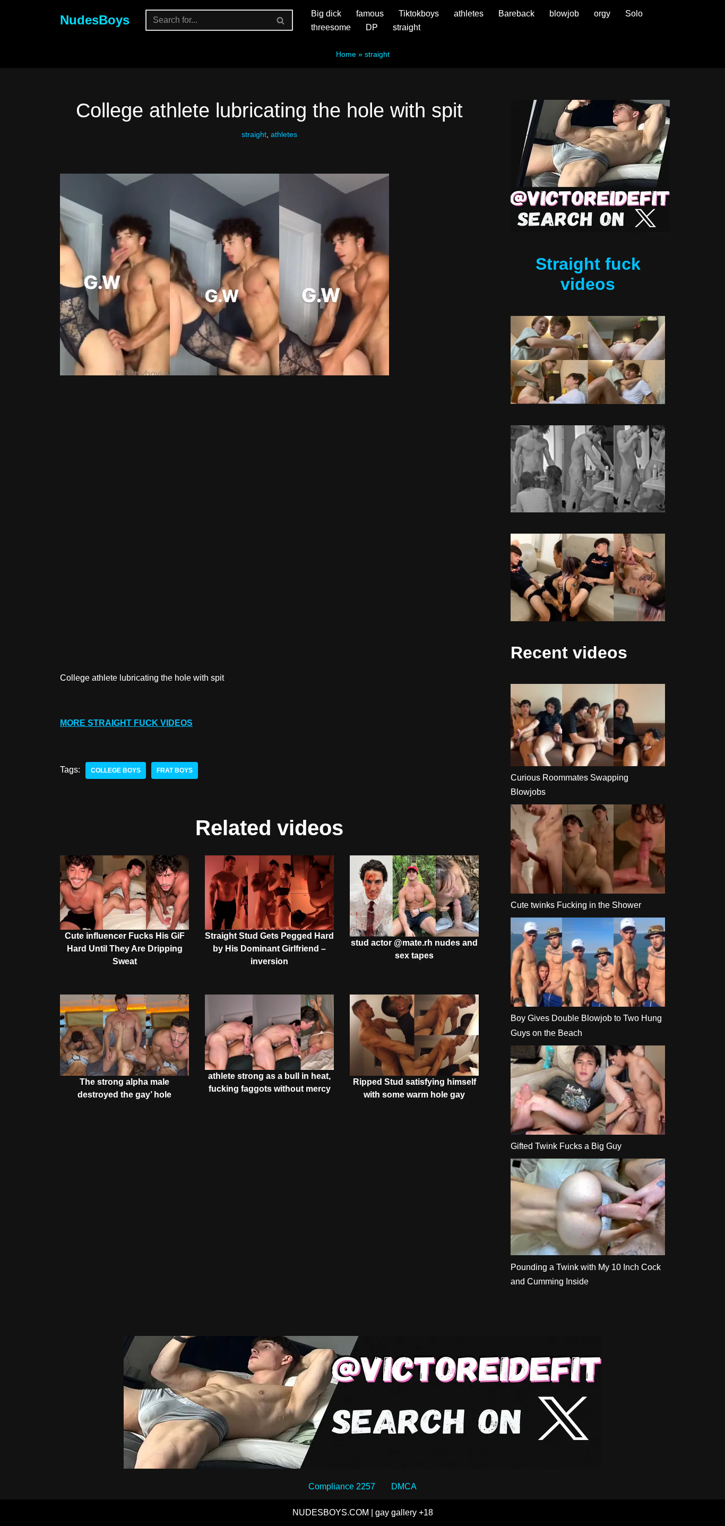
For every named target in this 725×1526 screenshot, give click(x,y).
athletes (469, 13)
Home (346, 54)
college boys (116, 770)
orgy (602, 13)
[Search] (281, 20)
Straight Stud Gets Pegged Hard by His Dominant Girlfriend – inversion (269, 948)
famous (370, 13)
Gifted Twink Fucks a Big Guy (566, 1146)
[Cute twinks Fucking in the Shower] (588, 851)
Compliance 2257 (341, 1486)
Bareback (516, 13)
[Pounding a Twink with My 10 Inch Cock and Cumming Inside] (588, 1209)
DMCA (404, 1486)
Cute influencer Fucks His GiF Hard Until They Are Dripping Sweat (125, 948)
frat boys (175, 770)
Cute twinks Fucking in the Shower (576, 905)
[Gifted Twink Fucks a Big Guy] (588, 1092)
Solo (634, 13)
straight (406, 27)
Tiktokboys (419, 13)
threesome (331, 27)
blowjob (564, 13)
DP (372, 27)
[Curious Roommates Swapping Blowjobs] (588, 727)
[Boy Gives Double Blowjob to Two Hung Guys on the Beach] (588, 964)
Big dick (326, 13)
